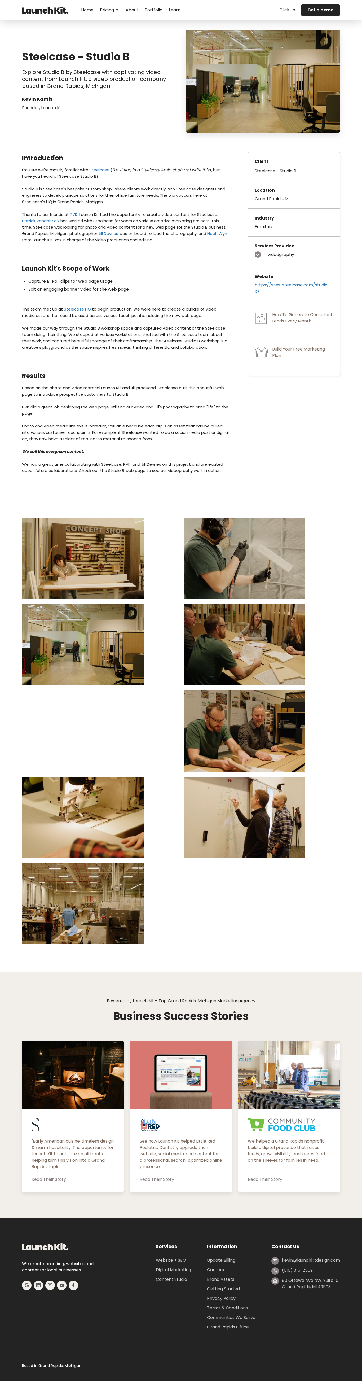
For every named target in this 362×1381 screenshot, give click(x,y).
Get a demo (320, 10)
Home (87, 10)
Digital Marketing (173, 1270)
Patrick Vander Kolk (40, 221)
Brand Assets (220, 1279)
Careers (215, 1270)
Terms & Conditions (227, 1308)
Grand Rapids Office (228, 1327)
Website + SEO (171, 1260)
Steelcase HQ (77, 309)
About (132, 10)
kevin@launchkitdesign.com (311, 1260)
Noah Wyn (217, 233)
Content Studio (171, 1279)
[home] (45, 10)
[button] (109, 10)
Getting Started (223, 1289)
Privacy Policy (221, 1298)
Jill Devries (108, 233)
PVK (73, 214)
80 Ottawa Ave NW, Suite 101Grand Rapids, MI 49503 (311, 1283)
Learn (174, 10)
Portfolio (153, 10)
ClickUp (287, 10)
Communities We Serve (231, 1317)
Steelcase (99, 170)
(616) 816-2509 (297, 1270)
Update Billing (221, 1260)
